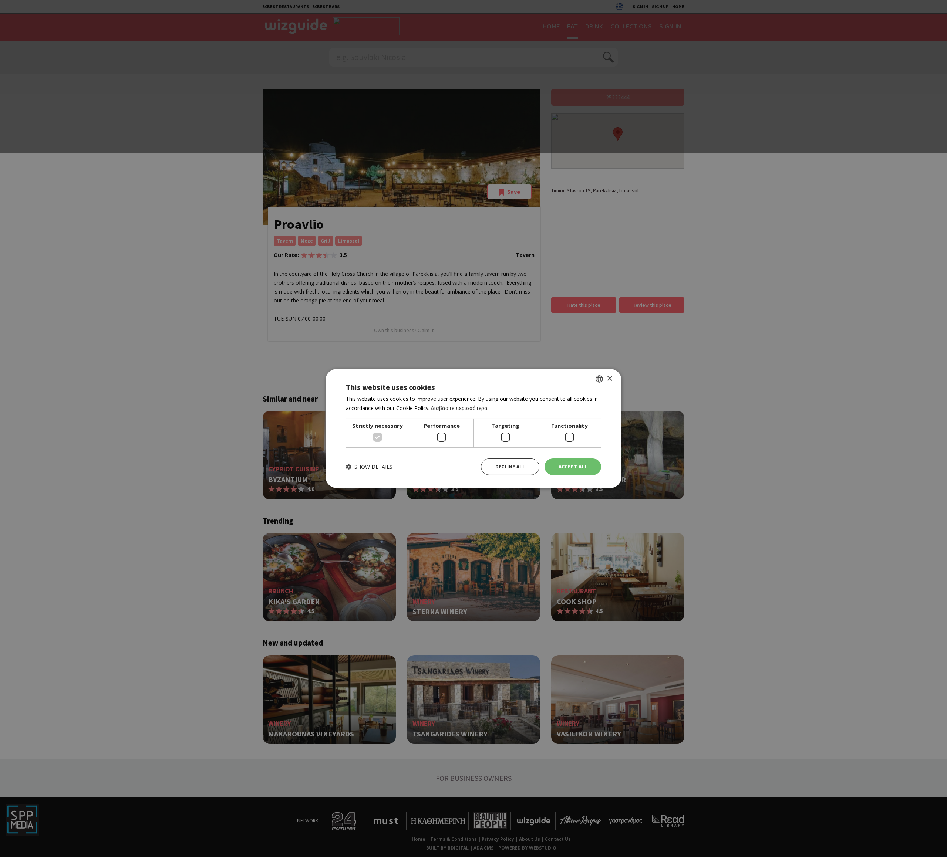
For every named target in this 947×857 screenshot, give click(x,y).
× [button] (609, 378)
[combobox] (599, 379)
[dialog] (473, 428)
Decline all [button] (510, 466)
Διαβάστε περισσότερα (459, 407)
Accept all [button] (573, 466)
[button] (369, 466)
